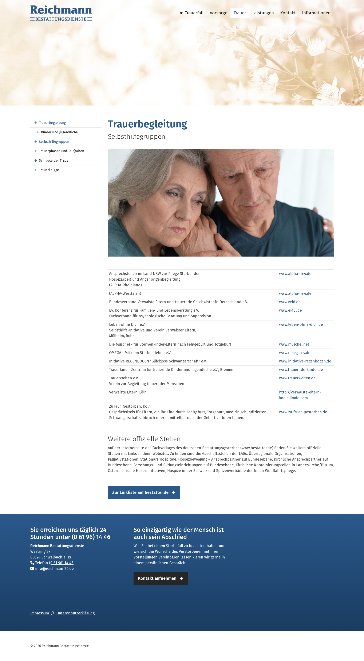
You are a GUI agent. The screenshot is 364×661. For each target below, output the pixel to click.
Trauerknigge (49, 170)
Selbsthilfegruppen (54, 142)
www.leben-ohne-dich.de (301, 324)
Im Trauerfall (190, 13)
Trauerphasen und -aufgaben (61, 151)
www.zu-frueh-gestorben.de (303, 412)
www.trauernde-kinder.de (301, 369)
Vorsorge (218, 13)
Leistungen (263, 13)
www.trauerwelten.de (297, 378)
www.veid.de (290, 302)
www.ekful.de (290, 310)
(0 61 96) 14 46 (61, 563)
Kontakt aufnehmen (157, 578)
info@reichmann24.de (54, 568)
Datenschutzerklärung (75, 613)
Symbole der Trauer (54, 160)
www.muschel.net (294, 344)
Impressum (39, 613)
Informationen (316, 13)
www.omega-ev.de (294, 352)
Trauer (240, 13)
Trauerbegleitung (52, 123)
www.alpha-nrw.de (295, 273)
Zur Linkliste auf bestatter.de (140, 492)
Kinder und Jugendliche (59, 132)
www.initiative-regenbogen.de (305, 361)
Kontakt (288, 13)
